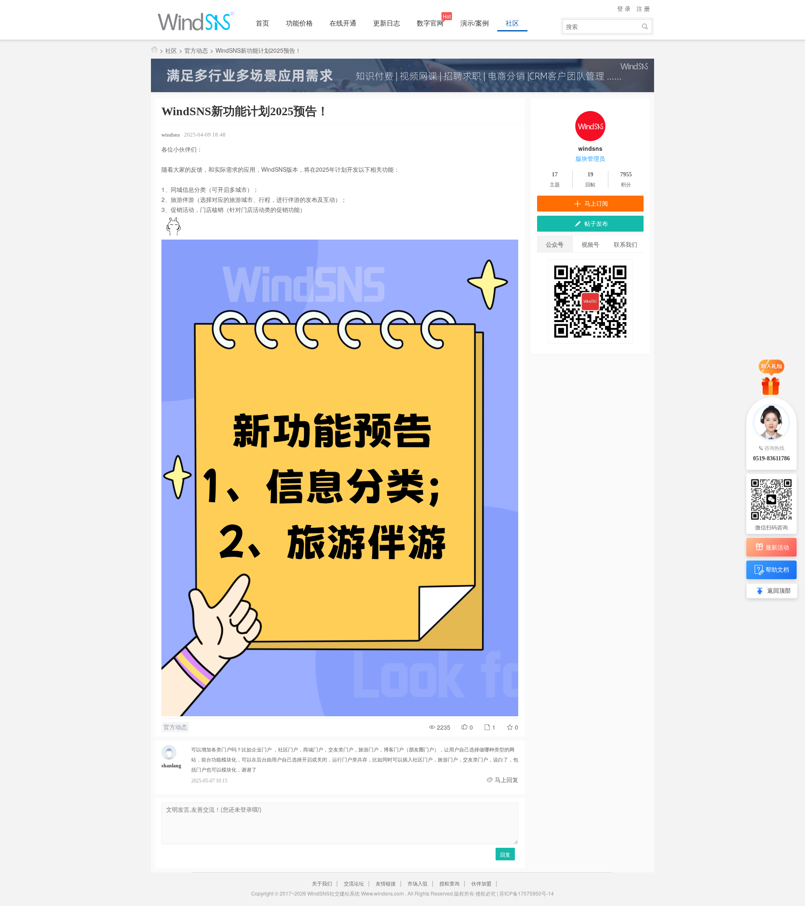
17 (555, 174)
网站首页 (154, 49)
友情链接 (386, 883)
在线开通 (343, 23)
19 (590, 174)
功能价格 (299, 23)
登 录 (624, 8)
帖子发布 (595, 224)
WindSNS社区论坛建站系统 (199, 21)
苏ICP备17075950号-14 (526, 893)
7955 (626, 174)
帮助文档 (777, 569)
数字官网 (430, 23)
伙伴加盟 (481, 883)
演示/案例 (474, 23)
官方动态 (196, 50)
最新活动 (777, 547)
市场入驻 (418, 883)
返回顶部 (779, 590)
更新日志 (386, 23)
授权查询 (449, 883)
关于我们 (322, 883)
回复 (505, 854)
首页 (262, 23)
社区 (512, 23)
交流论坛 (354, 883)
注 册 (643, 8)
